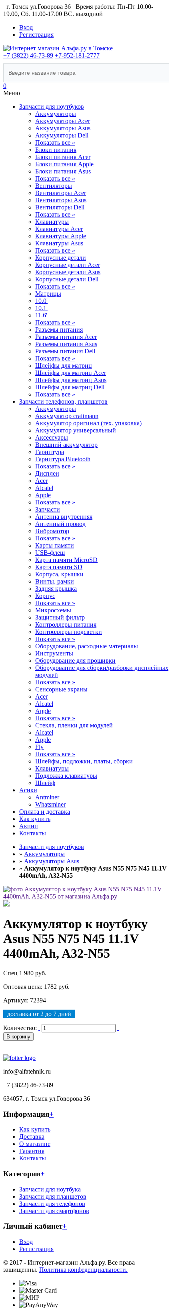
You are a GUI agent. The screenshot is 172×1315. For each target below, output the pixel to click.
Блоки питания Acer (62, 156)
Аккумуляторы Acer (62, 121)
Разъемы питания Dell (65, 351)
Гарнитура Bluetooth (62, 459)
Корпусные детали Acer (67, 264)
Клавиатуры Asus (59, 243)
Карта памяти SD (58, 567)
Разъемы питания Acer (66, 336)
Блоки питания (55, 149)
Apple (43, 495)
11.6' (41, 315)
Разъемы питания (59, 329)
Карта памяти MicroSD (66, 559)
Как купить (34, 818)
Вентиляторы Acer (60, 192)
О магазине (34, 1143)
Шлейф (45, 782)
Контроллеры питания (65, 624)
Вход (26, 27)
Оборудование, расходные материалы (86, 646)
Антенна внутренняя (63, 516)
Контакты (32, 833)
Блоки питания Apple (64, 164)
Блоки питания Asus (63, 171)
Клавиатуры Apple (60, 236)
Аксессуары (51, 437)
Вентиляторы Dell (59, 207)
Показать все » (55, 142)
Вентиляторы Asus (60, 200)
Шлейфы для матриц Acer (70, 372)
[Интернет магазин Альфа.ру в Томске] (58, 48)
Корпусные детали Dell (66, 279)
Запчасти (47, 509)
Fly (39, 746)
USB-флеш (50, 552)
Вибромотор (52, 531)
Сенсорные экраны (61, 689)
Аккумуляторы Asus (62, 128)
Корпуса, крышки (59, 574)
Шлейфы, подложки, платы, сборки (84, 761)
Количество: (20, 1027)
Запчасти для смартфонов (54, 1210)
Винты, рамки (54, 581)
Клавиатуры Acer (59, 228)
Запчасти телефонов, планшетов (63, 401)
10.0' (41, 300)
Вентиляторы (53, 185)
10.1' (41, 308)
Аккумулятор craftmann (66, 415)
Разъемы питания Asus (66, 344)
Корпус (45, 595)
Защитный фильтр (60, 617)
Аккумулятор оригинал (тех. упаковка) (88, 423)
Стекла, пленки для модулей (74, 725)
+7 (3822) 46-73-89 (28, 55)
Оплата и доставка (44, 811)
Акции (28, 826)
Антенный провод (60, 523)
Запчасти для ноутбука (50, 1189)
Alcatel (44, 487)
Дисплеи (47, 473)
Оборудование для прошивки (75, 660)
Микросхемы (53, 610)
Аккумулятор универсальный (75, 430)
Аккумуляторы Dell (61, 135)
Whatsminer (50, 804)
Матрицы (48, 293)
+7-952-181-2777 (77, 55)
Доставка (31, 1136)
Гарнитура (49, 451)
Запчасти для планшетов (52, 1196)
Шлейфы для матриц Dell (69, 387)
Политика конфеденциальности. (83, 1269)
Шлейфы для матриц (63, 365)
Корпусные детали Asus (67, 272)
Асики (28, 790)
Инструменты (54, 653)
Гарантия (31, 1151)
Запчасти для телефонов (52, 1203)
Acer (41, 480)
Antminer (47, 797)
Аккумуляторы (55, 113)
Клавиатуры (52, 221)
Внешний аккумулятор (66, 444)
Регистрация (36, 34)
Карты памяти (54, 545)
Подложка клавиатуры (66, 775)
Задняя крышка (56, 588)
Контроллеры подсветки (68, 631)
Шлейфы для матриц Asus (70, 380)
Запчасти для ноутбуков (51, 106)
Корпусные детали (60, 257)
